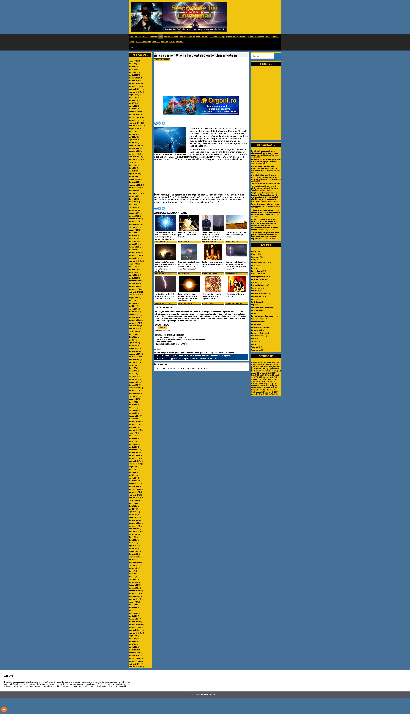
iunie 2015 (132, 438)
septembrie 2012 (135, 531)
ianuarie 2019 (133, 317)
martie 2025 (133, 109)
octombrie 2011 (134, 562)
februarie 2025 (134, 111)
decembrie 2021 (134, 218)
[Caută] (277, 56)
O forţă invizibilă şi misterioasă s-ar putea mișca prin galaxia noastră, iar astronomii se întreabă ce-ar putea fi (264, 177)
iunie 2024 (133, 134)
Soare (255, 390)
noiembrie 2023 (134, 154)
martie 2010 (133, 616)
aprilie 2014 (133, 478)
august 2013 (133, 500)
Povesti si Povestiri (258, 319)
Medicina (164, 42)
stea (263, 390)
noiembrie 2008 (134, 661)
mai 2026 (132, 69)
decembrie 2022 (135, 185)
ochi (264, 379)
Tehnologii (275, 37)
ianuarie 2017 (133, 385)
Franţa (277, 371)
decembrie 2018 (134, 320)
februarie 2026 (134, 78)
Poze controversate (143, 42)
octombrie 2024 (135, 123)
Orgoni (132, 42)
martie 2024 (133, 142)
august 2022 (133, 196)
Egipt (258, 369)
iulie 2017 (132, 368)
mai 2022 (132, 204)
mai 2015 (132, 441)
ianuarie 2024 (134, 148)
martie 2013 (133, 514)
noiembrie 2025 (134, 86)
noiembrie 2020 (134, 255)
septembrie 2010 (135, 599)
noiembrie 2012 (134, 526)
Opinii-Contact (256, 302)
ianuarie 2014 (134, 486)
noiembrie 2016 (134, 390)
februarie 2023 (134, 179)
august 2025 (133, 95)
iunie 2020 (132, 269)
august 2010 (133, 602)
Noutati (253, 299)
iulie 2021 (132, 233)
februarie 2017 (134, 382)
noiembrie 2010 (134, 593)
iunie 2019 (132, 303)
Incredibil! (180, 42)
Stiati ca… (156, 42)
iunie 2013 (132, 506)
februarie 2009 (134, 652)
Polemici (254, 313)
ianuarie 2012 (133, 554)
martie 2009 (133, 650)
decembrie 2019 (134, 286)
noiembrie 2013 (134, 492)
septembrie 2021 (135, 227)
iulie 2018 (132, 334)
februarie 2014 (134, 483)
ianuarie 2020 (134, 283)
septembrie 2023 (135, 159)
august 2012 (133, 534)
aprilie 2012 (133, 545)
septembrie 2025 (135, 92)
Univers (260, 392)
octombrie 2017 (134, 359)
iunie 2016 (132, 405)
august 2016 (133, 399)
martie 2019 (133, 311)
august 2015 (133, 433)
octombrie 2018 (134, 326)
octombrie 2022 (134, 190)
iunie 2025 (132, 100)
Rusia (273, 386)
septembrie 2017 (135, 362)
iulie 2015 (132, 435)
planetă (256, 383)
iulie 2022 (132, 199)
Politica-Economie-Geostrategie (262, 316)
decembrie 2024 (135, 117)
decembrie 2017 (134, 354)
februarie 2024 (134, 145)
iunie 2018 (132, 337)
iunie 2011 (132, 574)
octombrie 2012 (134, 528)
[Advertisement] (201, 79)
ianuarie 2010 (133, 621)
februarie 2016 (134, 416)
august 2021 (133, 230)
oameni (256, 379)
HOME (132, 37)
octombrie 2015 (134, 427)
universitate (272, 392)
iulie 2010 (132, 605)
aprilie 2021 (133, 241)
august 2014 (133, 467)
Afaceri (138, 37)
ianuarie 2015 (133, 452)
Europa (267, 369)
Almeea (145, 37)
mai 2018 (132, 340)
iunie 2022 (132, 202)
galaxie (255, 373)
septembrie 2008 (135, 667)
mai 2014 (132, 475)
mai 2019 (132, 306)
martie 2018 (133, 345)
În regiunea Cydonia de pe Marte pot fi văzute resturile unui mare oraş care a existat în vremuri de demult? (264, 153)
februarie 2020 (134, 281)
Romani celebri (256, 330)
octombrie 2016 (134, 393)
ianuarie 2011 (133, 588)
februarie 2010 (134, 619)
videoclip (263, 394)
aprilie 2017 (133, 376)
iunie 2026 (132, 66)
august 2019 (133, 297)
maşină (190, 352)
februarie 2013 (134, 517)
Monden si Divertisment (259, 293)
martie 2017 (133, 379)
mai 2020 (132, 272)
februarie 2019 (134, 314)
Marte (270, 375)
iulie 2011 (132, 571)
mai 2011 (132, 576)
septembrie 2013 (135, 498)
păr (201, 352)
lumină (255, 375)
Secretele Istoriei (257, 336)
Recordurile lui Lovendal (259, 327)
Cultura (172, 42)
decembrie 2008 (135, 658)
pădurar (196, 352)
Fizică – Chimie (256, 274)
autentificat (171, 368)
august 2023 (133, 162)
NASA (259, 377)
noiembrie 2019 (134, 289)
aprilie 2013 (133, 512)
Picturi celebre (256, 310)
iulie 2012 (132, 537)
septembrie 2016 (135, 396)
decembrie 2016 (134, 388)
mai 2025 (132, 103)
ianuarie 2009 (134, 655)
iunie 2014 (132, 472)
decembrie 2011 (134, 557)
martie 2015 (133, 447)
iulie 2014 (132, 469)
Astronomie (153, 37)
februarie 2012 (134, 551)
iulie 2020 (132, 266)
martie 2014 (133, 481)
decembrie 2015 (134, 421)
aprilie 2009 (133, 647)
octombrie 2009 (134, 630)
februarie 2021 (134, 247)
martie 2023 (133, 176)
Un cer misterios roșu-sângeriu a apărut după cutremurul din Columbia (265, 205)
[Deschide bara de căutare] (132, 47)
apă (264, 362)
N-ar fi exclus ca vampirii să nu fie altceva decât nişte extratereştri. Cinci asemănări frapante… (194, 355)
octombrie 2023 (134, 157)
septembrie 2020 (135, 261)
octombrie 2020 (134, 258)
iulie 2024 (132, 131)
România (264, 386)
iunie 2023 (132, 168)
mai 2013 (132, 509)
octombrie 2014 (134, 461)
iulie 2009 (132, 638)
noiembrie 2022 (134, 188)
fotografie (268, 371)
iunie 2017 (132, 371)
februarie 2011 (134, 585)
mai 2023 (132, 171)
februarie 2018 (134, 348)
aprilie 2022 (133, 207)
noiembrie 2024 (134, 120)
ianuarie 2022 (134, 216)
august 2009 (133, 636)
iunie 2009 (132, 641)
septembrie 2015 (135, 430)
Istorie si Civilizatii (171, 37)
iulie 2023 (132, 165)
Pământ (266, 383)
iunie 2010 (132, 607)
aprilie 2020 (133, 275)
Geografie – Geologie (217, 37)
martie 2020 (133, 278)
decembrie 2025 (135, 83)
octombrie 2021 (134, 224)
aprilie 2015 (133, 444)
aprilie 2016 (133, 410)
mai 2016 (132, 407)
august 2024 (133, 128)
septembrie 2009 (135, 633)
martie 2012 (133, 548)
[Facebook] (156, 123)
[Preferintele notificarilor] (4, 710)
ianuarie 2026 (134, 80)
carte (270, 364)
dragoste (164, 352)
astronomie (273, 362)
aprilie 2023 (133, 173)
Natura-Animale (202, 37)
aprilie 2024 (133, 140)
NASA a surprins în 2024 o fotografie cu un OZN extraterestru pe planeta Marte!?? (266, 161)
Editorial (254, 268)
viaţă (254, 394)
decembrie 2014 (134, 455)
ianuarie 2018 (133, 351)
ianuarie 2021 (133, 250)
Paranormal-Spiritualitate (236, 37)
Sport (253, 338)
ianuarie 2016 (133, 419)
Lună (263, 375)
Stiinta (267, 37)
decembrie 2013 (134, 489)
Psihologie (255, 324)
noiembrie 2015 (134, 424)
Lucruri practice (257, 288)
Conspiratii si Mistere (187, 37)
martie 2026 (133, 75)
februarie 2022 (134, 213)
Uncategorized (256, 350)
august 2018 (133, 331)
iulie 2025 (132, 97)
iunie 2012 (132, 540)
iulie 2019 (132, 300)
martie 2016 (133, 413)
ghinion (177, 352)
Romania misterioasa (256, 37)
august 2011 (133, 568)
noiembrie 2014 (134, 458)
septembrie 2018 (135, 328)
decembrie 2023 (135, 151)
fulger (171, 352)
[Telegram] (163, 123)
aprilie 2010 (133, 613)
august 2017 (133, 365)
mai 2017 (132, 374)
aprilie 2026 (133, 72)
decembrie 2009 (135, 624)
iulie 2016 (132, 402)
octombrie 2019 (134, 292)
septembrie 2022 (135, 193)
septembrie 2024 (135, 125)
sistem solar (271, 388)
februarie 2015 (134, 450)
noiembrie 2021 (134, 221)
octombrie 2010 (134, 596)
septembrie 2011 (135, 565)
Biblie (255, 364)
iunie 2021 (132, 235)
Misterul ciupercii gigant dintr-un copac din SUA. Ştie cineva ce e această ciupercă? (189, 358)
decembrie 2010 (134, 591)
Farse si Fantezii (257, 271)
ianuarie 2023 (134, 182)
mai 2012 (132, 543)
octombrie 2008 (134, 664)
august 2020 (133, 264)
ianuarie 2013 (133, 520)
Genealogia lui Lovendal (259, 276)
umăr (226, 352)
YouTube (273, 394)
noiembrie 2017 (134, 357)
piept (212, 352)
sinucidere (219, 352)
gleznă (183, 352)
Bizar (161, 37)
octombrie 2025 (134, 89)
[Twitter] (159, 123)
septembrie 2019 (135, 295)
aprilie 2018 (133, 343)
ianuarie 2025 (134, 114)
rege (274, 383)
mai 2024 (132, 137)
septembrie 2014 (135, 464)
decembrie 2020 (135, 252)
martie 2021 (133, 244)
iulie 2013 (132, 503)
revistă (255, 386)
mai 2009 (132, 644)
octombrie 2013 (134, 495)
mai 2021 (132, 238)
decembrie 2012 (134, 523)
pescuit (206, 352)
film (259, 371)
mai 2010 (132, 610)
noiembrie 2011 (134, 560)
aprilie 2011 (133, 579)
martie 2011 (133, 582)
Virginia (231, 352)
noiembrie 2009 (134, 627)
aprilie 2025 (133, 106)
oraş (271, 379)
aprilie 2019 (133, 309)
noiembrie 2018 (134, 323)
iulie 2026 (132, 64)
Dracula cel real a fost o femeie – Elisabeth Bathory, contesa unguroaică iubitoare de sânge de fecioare (264, 168)
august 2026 (133, 61)
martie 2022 (133, 210)
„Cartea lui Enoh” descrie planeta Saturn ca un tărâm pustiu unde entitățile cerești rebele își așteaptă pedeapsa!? (265, 212)
